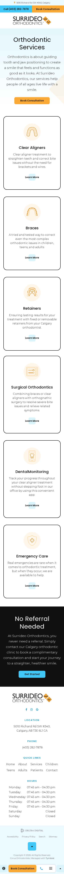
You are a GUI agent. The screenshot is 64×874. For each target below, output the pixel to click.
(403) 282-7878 (32, 747)
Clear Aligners (32, 147)
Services (36, 764)
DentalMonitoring (32, 471)
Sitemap (53, 836)
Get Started (32, 674)
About (22, 764)
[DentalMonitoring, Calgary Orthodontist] (32, 467)
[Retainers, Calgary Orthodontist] (32, 303)
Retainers (32, 308)
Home (10, 764)
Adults (22, 770)
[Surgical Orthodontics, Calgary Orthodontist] (32, 382)
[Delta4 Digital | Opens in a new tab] (32, 831)
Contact (52, 770)
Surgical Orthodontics (32, 387)
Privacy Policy (28, 836)
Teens (10, 770)
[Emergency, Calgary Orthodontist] (32, 551)
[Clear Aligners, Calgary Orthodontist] (32, 143)
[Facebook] (26, 709)
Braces (32, 228)
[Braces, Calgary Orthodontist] (32, 223)
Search (42, 836)
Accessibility (12, 836)
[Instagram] (31, 709)
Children (51, 764)
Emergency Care (32, 556)
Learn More (32, 177)
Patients (37, 770)
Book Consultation (32, 100)
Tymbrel (50, 858)
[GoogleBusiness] (37, 709)
